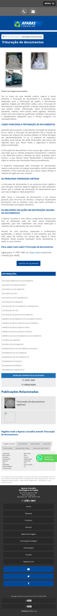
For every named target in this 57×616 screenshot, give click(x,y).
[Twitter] (28, 576)
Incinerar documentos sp (13, 370)
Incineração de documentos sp (15, 357)
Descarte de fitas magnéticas (15, 298)
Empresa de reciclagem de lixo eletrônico (20, 323)
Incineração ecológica (12, 361)
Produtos (28, 520)
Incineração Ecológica (28, 541)
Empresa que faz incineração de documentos (21, 336)
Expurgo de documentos (13, 344)
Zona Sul (46, 444)
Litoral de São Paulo (41, 448)
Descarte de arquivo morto (14, 285)
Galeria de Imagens (28, 534)
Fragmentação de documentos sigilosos (20, 349)
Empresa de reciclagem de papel (16, 327)
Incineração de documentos (14, 353)
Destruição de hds (10, 310)
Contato (28, 555)
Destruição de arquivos (12, 302)
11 (28, 500)
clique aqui (34, 252)
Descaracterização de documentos (17, 281)
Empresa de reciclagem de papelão (17, 332)
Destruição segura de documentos (17, 315)
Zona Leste (7, 448)
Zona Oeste (35, 444)
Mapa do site (28, 561)
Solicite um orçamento (28, 263)
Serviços (28, 527)
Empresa (28, 513)
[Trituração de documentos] (14, 60)
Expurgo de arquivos (11, 340)
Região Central (9, 444)
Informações (9, 273)
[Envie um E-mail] (33, 11)
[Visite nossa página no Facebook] (28, 583)
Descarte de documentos (13, 289)
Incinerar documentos (12, 365)
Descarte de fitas (9, 293)
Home (28, 506)
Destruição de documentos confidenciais (20, 306)
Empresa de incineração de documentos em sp (22, 319)
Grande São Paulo (23, 448)
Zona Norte (22, 444)
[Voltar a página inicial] (28, 22)
